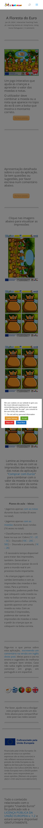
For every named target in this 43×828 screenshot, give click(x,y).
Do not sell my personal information (21, 414)
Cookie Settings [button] (11, 418)
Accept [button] (24, 418)
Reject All (9, 422)
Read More (21, 422)
